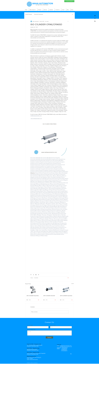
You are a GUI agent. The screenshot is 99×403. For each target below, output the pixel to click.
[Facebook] (95, 18)
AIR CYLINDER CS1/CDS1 (49, 295)
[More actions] (68, 21)
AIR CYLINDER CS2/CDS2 (33, 295)
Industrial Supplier (28, 14)
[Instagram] (95, 15)
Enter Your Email (52, 325)
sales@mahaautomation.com (66, 346)
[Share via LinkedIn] (35, 274)
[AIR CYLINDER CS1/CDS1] (49, 290)
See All (72, 283)
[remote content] (49, 256)
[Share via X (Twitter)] (33, 274)
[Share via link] (38, 274)
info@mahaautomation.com (66, 345)
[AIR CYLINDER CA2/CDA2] (66, 290)
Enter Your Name (30, 325)
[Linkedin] (95, 21)
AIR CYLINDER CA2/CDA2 (66, 295)
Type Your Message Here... (31, 329)
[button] (72, 14)
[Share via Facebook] (30, 274)
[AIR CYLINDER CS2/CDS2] (32, 290)
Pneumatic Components (38, 14)
